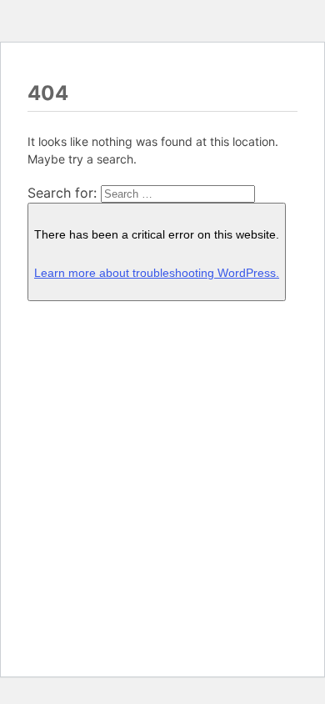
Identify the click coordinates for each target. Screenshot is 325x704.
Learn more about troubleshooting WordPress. (156, 272)
